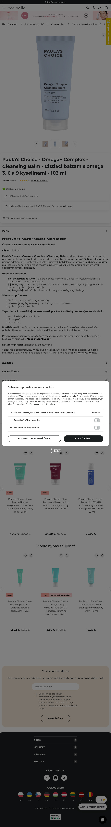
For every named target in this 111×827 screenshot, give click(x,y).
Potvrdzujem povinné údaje (34, 438)
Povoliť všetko (83, 438)
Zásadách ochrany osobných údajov (40, 404)
